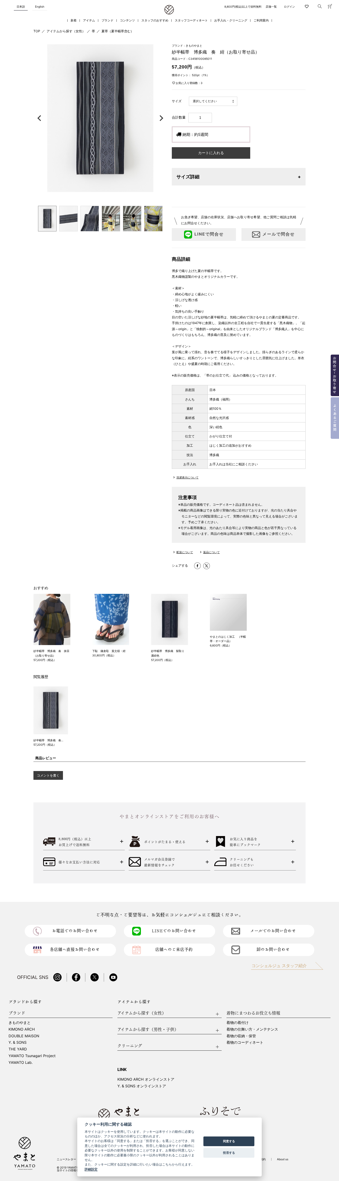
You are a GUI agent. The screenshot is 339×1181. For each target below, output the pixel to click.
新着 (74, 20)
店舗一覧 (271, 6)
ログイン (289, 6)
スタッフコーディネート (191, 20)
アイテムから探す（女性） (66, 31)
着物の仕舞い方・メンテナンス (252, 1029)
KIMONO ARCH (22, 1029)
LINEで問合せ (209, 234)
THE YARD (18, 1049)
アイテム (89, 20)
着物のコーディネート (244, 1042)
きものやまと (20, 1022)
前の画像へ (40, 118)
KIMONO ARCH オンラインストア (145, 1079)
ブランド (107, 20)
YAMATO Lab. (21, 1062)
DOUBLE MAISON (24, 1036)
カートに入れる (211, 153)
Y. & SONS (18, 1042)
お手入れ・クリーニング (230, 20)
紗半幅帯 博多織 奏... (48, 740)
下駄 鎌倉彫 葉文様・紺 (108, 651)
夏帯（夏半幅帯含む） (117, 31)
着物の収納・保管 (241, 1036)
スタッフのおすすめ (154, 20)
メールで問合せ (278, 234)
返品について (211, 552)
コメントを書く (48, 775)
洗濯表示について (187, 477)
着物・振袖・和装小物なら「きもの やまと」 (169, 10)
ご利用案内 (261, 20)
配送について (184, 552)
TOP (36, 31)
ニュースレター (66, 1159)
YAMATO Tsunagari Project (32, 1055)
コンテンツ (127, 20)
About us (282, 1159)
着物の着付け (237, 1022)
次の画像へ (160, 118)
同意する (229, 1141)
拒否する (229, 1152)
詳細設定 (91, 1169)
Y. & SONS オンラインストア (141, 1086)
